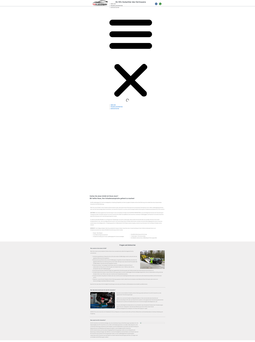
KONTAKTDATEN (115, 7)
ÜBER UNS (113, 4)
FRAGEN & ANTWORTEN (117, 5)
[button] (130, 57)
